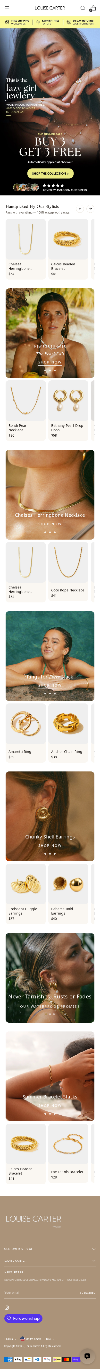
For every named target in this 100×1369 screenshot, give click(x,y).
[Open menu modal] (7, 8)
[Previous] (80, 209)
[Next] (90, 209)
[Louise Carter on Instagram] (7, 1308)
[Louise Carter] (50, 8)
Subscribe (88, 1292)
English (8, 1339)
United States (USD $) (38, 1339)
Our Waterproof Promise (50, 1006)
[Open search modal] (83, 8)
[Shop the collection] (50, 105)
